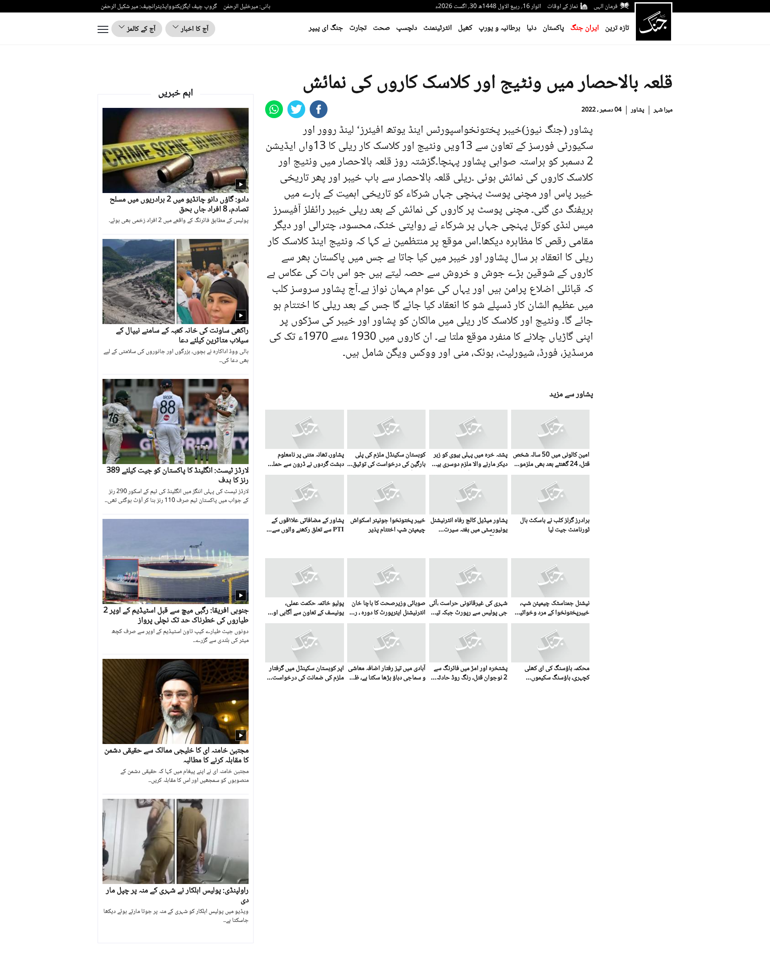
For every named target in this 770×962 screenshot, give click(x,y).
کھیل (465, 28)
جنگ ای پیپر (326, 28)
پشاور (637, 110)
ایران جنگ (584, 28)
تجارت (358, 28)
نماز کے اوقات (562, 6)
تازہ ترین (617, 28)
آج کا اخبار (194, 29)
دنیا (532, 28)
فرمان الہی (606, 6)
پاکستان (553, 28)
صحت (381, 28)
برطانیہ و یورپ (499, 28)
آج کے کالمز (140, 29)
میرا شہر (663, 110)
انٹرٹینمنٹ (437, 28)
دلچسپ (406, 28)
